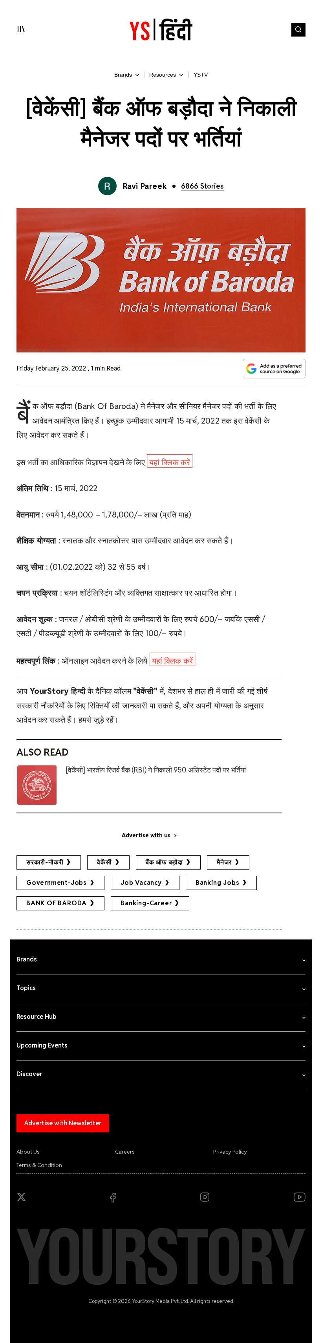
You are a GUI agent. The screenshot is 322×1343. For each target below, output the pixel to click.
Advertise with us (146, 835)
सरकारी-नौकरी (44, 862)
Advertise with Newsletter (62, 1123)
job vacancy (141, 883)
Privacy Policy (230, 1151)
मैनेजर (224, 862)
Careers (125, 1151)
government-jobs (56, 883)
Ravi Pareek (145, 186)
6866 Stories (202, 186)
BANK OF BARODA (56, 903)
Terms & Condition (39, 1165)
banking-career (146, 903)
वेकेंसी (104, 862)
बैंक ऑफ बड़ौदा (164, 862)
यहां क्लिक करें (169, 462)
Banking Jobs (218, 883)
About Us (28, 1151)
